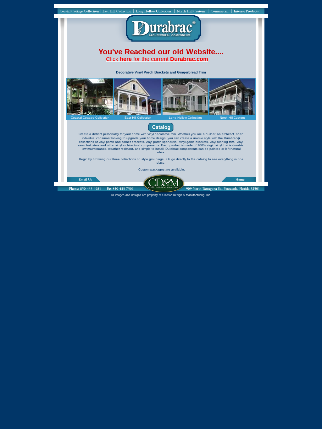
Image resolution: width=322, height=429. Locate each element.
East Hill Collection (138, 117)
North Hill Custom (232, 117)
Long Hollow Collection (185, 117)
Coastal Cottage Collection (90, 117)
